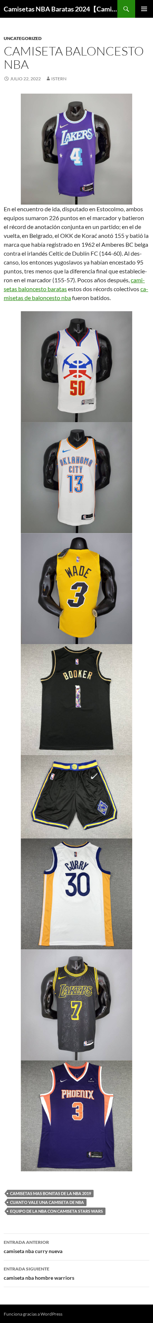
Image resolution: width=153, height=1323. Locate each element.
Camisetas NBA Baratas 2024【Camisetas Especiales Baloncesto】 (60, 9)
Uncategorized (23, 38)
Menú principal (144, 9)
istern (58, 78)
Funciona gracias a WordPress (33, 1314)
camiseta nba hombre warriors (39, 1273)
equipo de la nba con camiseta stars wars (56, 1211)
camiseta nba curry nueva (33, 1246)
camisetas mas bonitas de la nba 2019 (50, 1193)
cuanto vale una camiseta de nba (47, 1202)
